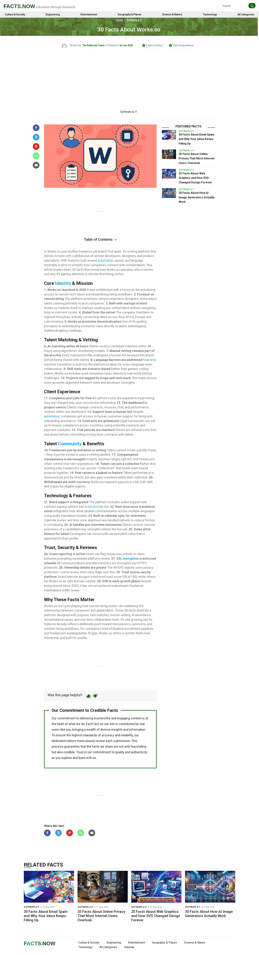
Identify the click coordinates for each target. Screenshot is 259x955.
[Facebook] (36, 127)
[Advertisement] (129, 75)
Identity (63, 283)
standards (90, 735)
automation (105, 260)
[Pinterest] (36, 146)
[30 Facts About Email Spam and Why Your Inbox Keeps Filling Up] (169, 135)
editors (71, 741)
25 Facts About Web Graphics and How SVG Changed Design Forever (195, 178)
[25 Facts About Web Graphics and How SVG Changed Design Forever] (169, 173)
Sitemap (129, 947)
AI (55, 256)
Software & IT (134, 20)
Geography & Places (129, 14)
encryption (131, 558)
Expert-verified (154, 45)
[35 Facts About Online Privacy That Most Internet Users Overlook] (169, 154)
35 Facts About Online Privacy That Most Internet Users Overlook (197, 158)
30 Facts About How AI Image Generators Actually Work (196, 197)
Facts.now (19, 6)
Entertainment (89, 14)
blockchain (95, 506)
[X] (36, 137)
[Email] (36, 165)
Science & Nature (172, 14)
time (153, 360)
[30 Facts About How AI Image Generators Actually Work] (169, 193)
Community (70, 443)
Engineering (53, 14)
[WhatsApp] (36, 155)
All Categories (246, 14)
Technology (210, 14)
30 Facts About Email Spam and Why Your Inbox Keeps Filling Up (196, 139)
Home (119, 20)
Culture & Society (15, 14)
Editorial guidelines (183, 45)
